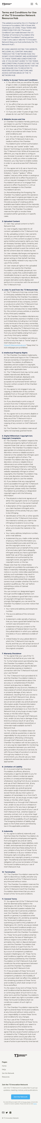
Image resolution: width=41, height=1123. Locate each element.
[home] (15, 4)
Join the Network (8, 1073)
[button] (31, 4)
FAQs (4, 1069)
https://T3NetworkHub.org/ (15, 345)
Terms (35, 1103)
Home (4, 1066)
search (36, 4)
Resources (5, 1077)
